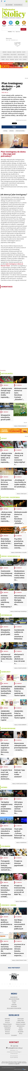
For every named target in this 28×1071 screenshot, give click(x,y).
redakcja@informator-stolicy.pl (15, 1048)
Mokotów (19, 52)
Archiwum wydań (14, 999)
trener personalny (20, 130)
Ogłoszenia (18, 31)
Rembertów (3, 57)
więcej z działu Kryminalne (20, 668)
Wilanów (12, 59)
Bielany (14, 52)
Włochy (16, 59)
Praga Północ (14, 54)
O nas (14, 1003)
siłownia (11, 130)
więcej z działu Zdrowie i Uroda (19, 960)
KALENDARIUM (10, 25)
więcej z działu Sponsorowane (19, 783)
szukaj (23, 29)
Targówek (16, 57)
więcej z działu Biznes (21, 842)
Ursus (20, 57)
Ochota (23, 52)
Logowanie (9, 4)
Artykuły (10, 31)
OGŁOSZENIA (17, 25)
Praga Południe (21, 54)
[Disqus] (14, 309)
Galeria (14, 1001)
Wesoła (7, 59)
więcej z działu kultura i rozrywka (18, 552)
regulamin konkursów (14, 1008)
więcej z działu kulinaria (21, 901)
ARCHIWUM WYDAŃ (4, 26)
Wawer (3, 59)
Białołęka (10, 52)
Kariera (14, 1004)
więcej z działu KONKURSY (20, 724)
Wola (20, 59)
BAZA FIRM (24, 25)
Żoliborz (24, 59)
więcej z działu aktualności (20, 426)
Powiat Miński (6, 54)
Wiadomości (14, 997)
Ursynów (25, 57)
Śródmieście (10, 57)
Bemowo (4, 52)
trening (5, 130)
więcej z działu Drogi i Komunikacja (18, 611)
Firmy (13, 31)
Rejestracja (19, 4)
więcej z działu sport (21, 493)
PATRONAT (14, 1006)
